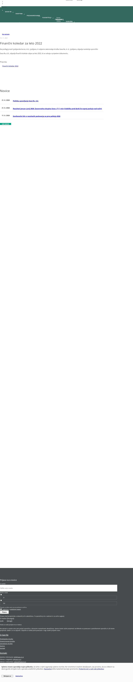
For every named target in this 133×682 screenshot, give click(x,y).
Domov (58, 17)
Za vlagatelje (58, 19)
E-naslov (2, 584)
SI (3, 597)
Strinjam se (7, 676)
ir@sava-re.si (17, 659)
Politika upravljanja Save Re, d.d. (26, 101)
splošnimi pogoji (15, 609)
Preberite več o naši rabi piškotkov (91, 669)
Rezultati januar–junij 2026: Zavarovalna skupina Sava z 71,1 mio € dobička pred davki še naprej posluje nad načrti (57, 109)
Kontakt (2, 648)
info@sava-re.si (19, 657)
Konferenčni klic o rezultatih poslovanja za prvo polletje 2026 (36, 116)
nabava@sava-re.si (20, 662)
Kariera (2, 646)
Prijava (4, 612)
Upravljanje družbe (6, 644)
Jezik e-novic (4, 593)
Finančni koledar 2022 (10, 66)
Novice (59, 21)
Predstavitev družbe (6, 639)
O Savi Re (4, 635)
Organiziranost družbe (7, 641)
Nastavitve (48, 669)
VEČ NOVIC (5, 124)
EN (4, 603)
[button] (9, 11)
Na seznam (5, 34)
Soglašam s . (11, 609)
